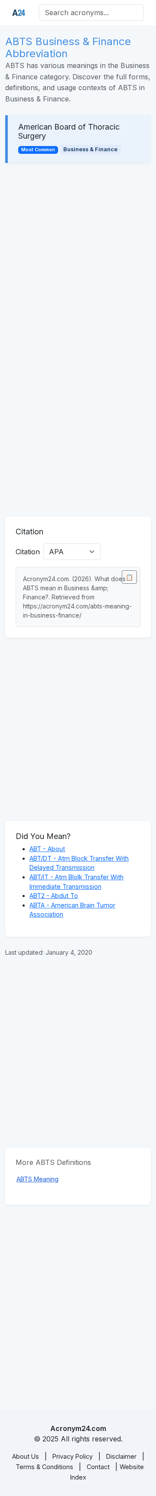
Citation (28, 551)
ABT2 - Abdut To (53, 895)
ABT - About (47, 848)
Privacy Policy (72, 1456)
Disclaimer (121, 1456)
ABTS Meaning (37, 1179)
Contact (98, 1466)
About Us (25, 1456)
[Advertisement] (78, 255)
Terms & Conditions (44, 1466)
